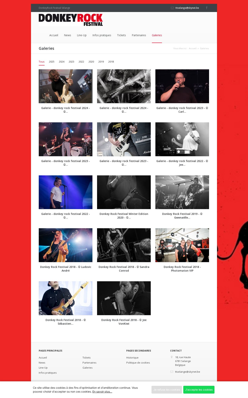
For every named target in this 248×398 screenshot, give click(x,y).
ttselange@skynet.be (187, 7)
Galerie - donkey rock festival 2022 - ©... (65, 215)
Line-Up (82, 35)
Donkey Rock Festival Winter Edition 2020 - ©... (124, 215)
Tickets (121, 35)
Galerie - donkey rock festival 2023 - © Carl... (182, 109)
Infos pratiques (101, 35)
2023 (71, 61)
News (67, 35)
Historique (132, 357)
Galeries (157, 35)
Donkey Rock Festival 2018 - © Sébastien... (66, 321)
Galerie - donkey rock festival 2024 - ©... (65, 109)
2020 (91, 61)
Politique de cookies (138, 362)
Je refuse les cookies (166, 389)
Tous (42, 61)
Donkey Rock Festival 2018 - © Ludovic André (65, 268)
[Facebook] (206, 6)
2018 (111, 61)
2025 (51, 61)
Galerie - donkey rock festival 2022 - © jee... (182, 162)
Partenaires (139, 35)
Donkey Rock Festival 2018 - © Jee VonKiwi (123, 321)
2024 (61, 61)
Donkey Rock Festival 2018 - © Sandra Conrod (124, 268)
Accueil (53, 35)
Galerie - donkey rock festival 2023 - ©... (65, 162)
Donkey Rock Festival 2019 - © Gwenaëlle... (182, 215)
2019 (101, 61)
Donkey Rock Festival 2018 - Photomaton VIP (182, 268)
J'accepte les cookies (199, 389)
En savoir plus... (102, 391)
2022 (81, 61)
